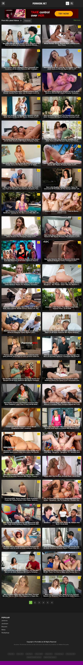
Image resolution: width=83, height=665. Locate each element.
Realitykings (5, 633)
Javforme (4, 620)
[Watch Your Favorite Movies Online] (39, 3)
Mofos (3, 630)
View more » (77, 20)
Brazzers (4, 627)
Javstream (5, 624)
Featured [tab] (27, 21)
